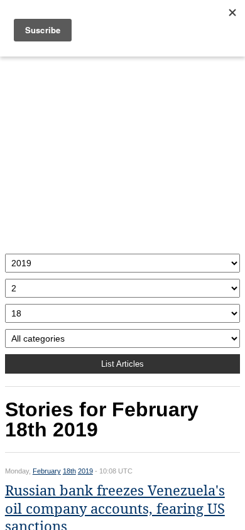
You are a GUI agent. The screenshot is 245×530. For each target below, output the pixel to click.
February (47, 471)
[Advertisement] (122, 152)
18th (69, 471)
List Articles (122, 364)
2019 (85, 471)
